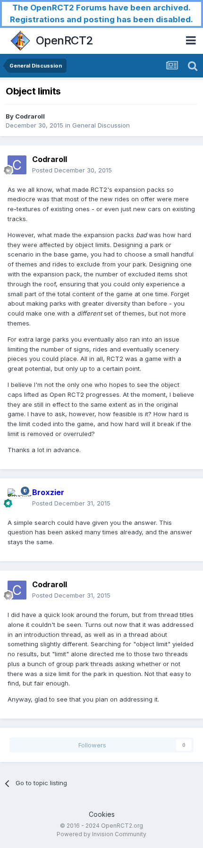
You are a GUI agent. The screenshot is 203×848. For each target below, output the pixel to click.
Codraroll (30, 116)
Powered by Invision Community (101, 834)
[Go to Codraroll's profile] (17, 164)
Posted (72, 170)
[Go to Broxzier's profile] (17, 497)
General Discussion (101, 125)
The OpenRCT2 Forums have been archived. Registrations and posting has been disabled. (101, 13)
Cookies (102, 814)
